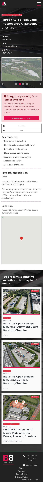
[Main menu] (40, 3)
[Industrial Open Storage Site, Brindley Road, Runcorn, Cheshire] (22, 365)
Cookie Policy (22, 474)
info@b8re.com (32, 465)
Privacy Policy (21, 477)
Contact (21, 471)
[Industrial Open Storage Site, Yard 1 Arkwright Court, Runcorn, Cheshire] (22, 312)
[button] (3, 84)
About (21, 468)
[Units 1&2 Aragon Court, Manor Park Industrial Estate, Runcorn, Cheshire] (22, 418)
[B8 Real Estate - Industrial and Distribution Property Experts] (4, 4)
